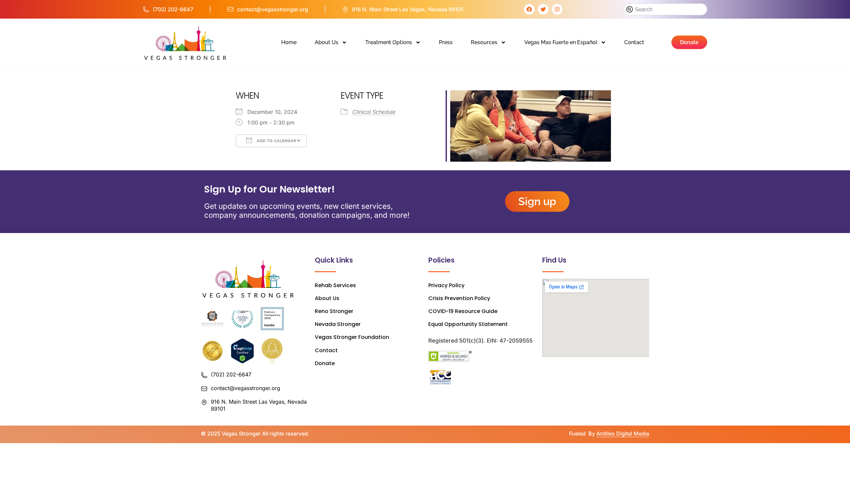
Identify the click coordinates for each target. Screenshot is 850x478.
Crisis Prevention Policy (459, 298)
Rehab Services (335, 285)
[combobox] (665, 9)
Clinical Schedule (373, 112)
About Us (326, 42)
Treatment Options (388, 42)
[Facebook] (529, 9)
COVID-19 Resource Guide (462, 311)
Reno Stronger (334, 311)
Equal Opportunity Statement (468, 324)
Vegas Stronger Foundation (352, 337)
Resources (484, 42)
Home (289, 42)
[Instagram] (557, 9)
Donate (325, 363)
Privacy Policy (446, 285)
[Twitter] (543, 9)
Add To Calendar (275, 140)
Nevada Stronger (338, 324)
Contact (634, 42)
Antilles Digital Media (622, 433)
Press (446, 42)
